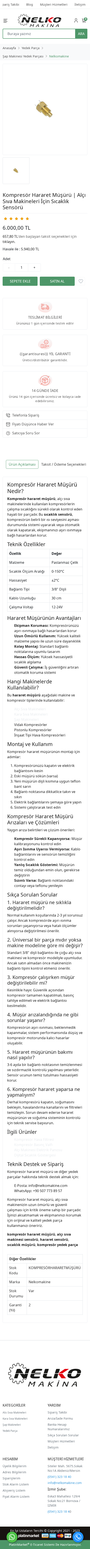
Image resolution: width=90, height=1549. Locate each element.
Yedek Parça (10, 1431)
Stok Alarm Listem (16, 1484)
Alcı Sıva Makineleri (14, 1412)
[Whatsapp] (12, 1537)
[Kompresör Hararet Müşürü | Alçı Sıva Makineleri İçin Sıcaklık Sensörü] (45, 109)
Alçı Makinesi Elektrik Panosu (38, 1150)
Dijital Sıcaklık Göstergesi (35, 1155)
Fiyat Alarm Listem (16, 1496)
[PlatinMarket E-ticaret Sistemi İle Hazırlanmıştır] (28, 1535)
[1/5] (5, 218)
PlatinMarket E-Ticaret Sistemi (32, 1544)
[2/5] (8, 218)
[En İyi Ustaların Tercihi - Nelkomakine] (40, 20)
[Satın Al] (57, 281)
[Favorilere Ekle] (81, 281)
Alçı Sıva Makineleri (30, 709)
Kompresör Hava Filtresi (34, 1139)
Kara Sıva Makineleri (31, 714)
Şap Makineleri (26, 719)
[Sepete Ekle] (20, 281)
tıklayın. (9, 241)
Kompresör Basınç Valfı (33, 1144)
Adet (6, 258)
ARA (81, 33)
